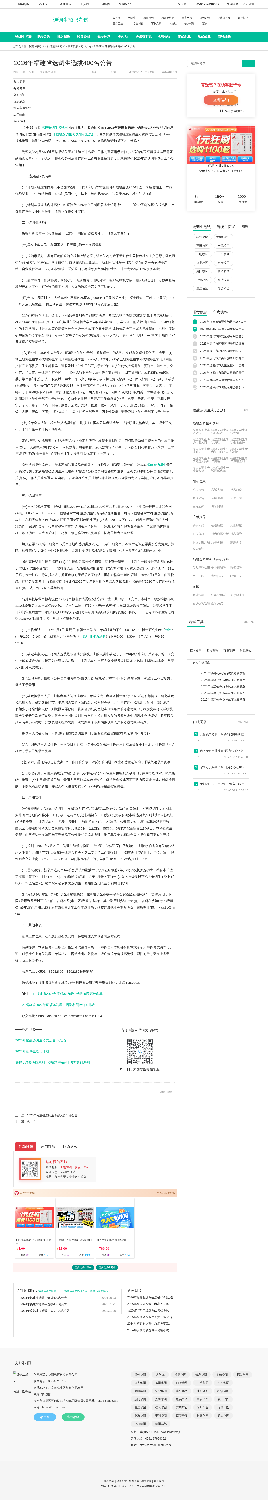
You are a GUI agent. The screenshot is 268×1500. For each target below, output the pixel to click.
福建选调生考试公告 (201, 431)
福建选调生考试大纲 (239, 431)
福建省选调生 (156, 465)
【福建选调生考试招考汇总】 (74, 134)
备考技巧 (103, 37)
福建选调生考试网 (55, 128)
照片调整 (212, 650)
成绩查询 (164, 37)
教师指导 (236, 567)
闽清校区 (223, 279)
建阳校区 (202, 271)
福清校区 (223, 271)
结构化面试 (218, 595)
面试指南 (198, 595)
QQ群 (113, 72)
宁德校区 (223, 245)
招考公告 (43, 37)
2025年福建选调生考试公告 (35, 1040)
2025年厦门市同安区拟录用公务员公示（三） (229, 343)
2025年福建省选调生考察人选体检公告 (52, 1115)
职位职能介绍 (201, 542)
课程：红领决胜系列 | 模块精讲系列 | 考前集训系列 (52, 1062)
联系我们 (159, 1481)
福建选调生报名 (99, 1290)
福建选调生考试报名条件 (239, 441)
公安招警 (189, 23)
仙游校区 (223, 288)
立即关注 (225, 184)
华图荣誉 (121, 1481)
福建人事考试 (36, 46)
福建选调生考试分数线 (201, 469)
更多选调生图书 (166, 1192)
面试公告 (198, 498)
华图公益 (134, 1481)
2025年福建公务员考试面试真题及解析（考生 (230, 679)
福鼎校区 (202, 262)
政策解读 (198, 548)
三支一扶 (187, 17)
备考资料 (220, 312)
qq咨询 (44, 1417)
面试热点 (217, 603)
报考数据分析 (220, 533)
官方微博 (73, 1417)
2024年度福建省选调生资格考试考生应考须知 (150, 1330)
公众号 (95, 72)
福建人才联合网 (169, 72)
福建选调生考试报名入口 (201, 441)
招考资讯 (195, 650)
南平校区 (223, 254)
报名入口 (124, 37)
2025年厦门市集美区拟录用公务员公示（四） (229, 358)
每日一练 (198, 576)
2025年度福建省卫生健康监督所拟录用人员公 (229, 380)
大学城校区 (223, 237)
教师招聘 (148, 17)
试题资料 (83, 37)
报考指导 (199, 517)
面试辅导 (224, 37)
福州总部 (202, 237)
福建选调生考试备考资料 (211, 559)
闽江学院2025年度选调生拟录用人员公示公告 (229, 329)
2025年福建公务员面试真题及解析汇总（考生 (230, 673)
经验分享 (236, 576)
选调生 (132, 17)
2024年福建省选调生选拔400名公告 (43, 1304)
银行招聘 (243, 17)
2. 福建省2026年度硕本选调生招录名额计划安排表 (58, 1005)
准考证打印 (144, 37)
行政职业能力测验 (92, 636)
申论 (168, 630)
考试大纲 (217, 489)
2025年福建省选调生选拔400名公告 (43, 1297)
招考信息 (73, 46)
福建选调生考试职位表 (220, 431)
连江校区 (202, 288)
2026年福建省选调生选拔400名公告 (150, 1297)
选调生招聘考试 (71, 20)
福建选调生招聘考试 (75, 1290)
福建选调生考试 (56, 46)
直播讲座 (229, 650)
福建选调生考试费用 (220, 460)
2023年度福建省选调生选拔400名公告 (45, 1310)
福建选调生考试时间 (201, 450)
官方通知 (198, 506)
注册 (252, 4)
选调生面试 (226, 227)
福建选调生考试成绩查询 (239, 460)
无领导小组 (237, 595)
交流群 (182, 4)
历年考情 (217, 542)
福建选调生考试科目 (239, 450)
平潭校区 (202, 279)
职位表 (61, 1040)
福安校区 (223, 262)
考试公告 (86, 46)
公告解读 (217, 525)
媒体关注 (146, 1481)
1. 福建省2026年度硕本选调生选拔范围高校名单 (68, 994)
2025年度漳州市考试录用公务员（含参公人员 (229, 387)
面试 (196, 586)
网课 (245, 227)
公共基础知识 (201, 567)
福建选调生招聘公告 (49, 1290)
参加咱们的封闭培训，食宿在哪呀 (222, 783)
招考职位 (236, 489)
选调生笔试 (202, 227)
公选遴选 (205, 17)
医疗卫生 (118, 23)
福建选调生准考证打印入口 (220, 450)
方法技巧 (217, 576)
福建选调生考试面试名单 (220, 469)
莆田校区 (202, 245)
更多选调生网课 (107, 1267)
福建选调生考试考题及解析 (201, 460)
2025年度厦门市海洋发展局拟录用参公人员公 (229, 372)
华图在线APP (135, 72)
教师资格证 (167, 17)
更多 (204, 23)
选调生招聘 (23, 37)
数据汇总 (236, 542)
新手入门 (198, 525)
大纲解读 (236, 525)
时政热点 (246, 650)
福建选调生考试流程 (220, 441)
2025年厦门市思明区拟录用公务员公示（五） (229, 350)
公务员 (117, 17)
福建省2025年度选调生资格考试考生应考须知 (150, 1310)
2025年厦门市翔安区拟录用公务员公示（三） (229, 336)
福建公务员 (223, 17)
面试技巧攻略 (201, 603)
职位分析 (198, 533)
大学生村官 (137, 23)
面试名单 (184, 37)
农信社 (173, 23)
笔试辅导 (204, 37)
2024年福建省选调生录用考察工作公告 (150, 1323)
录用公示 (236, 498)
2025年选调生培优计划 (32, 1051)
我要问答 (243, 721)
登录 (245, 4)
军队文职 (156, 23)
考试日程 (217, 506)
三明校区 (202, 254)
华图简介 (109, 1481)
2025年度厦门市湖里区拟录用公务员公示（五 (229, 365)
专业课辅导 (218, 567)
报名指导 (63, 37)
